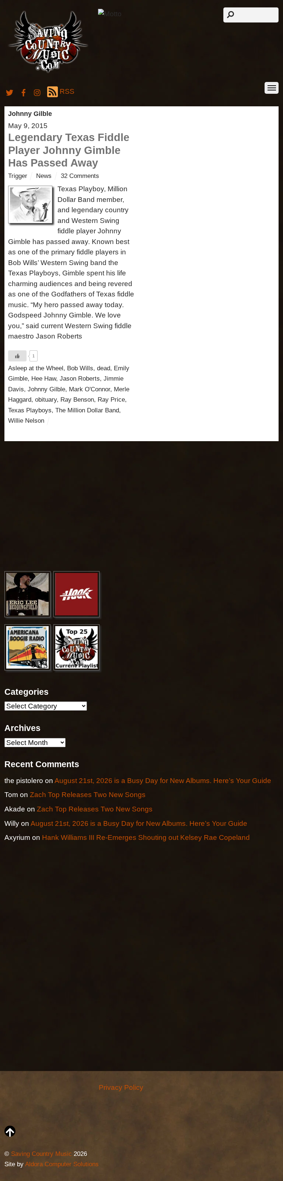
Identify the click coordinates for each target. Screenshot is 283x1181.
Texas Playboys (30, 410)
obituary (46, 399)
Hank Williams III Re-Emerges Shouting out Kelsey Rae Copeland (146, 837)
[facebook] (23, 91)
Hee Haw (43, 378)
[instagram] (37, 91)
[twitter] (9, 91)
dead (103, 368)
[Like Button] (17, 355)
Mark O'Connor (89, 389)
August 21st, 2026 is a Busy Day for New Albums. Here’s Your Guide (163, 781)
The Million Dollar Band (87, 410)
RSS (67, 91)
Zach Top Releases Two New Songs (88, 795)
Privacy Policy (121, 1087)
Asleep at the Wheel (35, 368)
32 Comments (80, 175)
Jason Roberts (80, 378)
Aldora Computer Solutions (62, 1164)
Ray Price (111, 399)
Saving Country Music (41, 1153)
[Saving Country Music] (48, 72)
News (44, 175)
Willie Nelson (26, 420)
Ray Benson (77, 399)
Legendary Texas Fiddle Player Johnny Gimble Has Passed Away (68, 149)
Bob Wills (80, 368)
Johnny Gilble (46, 389)
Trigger (17, 175)
